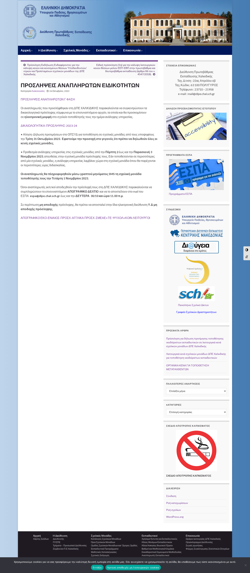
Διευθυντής (58, 539)
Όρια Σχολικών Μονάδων (103, 542)
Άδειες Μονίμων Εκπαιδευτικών (157, 542)
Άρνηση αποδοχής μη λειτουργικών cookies (133, 567)
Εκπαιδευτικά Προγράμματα (104, 548)
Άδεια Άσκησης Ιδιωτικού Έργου (157, 545)
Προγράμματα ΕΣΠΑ (180, 193)
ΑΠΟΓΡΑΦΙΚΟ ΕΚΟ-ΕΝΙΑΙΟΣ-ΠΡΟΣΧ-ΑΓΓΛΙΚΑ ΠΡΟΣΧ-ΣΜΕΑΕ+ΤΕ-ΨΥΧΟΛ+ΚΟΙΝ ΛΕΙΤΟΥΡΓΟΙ (85, 217)
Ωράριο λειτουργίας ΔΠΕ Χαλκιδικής (203, 539)
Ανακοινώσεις (38, 91)
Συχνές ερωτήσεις (194, 545)
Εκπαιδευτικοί (106, 50)
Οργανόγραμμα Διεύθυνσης (199, 542)
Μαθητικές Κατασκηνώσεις (104, 552)
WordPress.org (175, 516)
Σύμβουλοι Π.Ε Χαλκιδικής (66, 548)
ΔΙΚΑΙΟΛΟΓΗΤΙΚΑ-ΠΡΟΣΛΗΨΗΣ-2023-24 (49, 125)
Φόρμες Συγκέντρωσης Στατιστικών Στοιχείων (207, 548)
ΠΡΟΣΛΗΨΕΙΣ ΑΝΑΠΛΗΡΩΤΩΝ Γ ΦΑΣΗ (48, 99)
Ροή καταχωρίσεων (177, 502)
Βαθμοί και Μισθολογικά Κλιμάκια (158, 548)
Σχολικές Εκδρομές (100, 555)
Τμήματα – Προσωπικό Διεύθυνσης (70, 545)
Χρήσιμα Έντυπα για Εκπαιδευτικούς (159, 539)
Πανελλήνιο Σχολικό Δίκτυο (193, 305)
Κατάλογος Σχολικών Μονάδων (106, 539)
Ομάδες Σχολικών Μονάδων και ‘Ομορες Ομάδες (114, 545)
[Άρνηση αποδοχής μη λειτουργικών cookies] (245, 565)
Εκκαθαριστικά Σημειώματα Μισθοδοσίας (162, 552)
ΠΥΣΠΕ (56, 542)
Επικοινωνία (132, 50)
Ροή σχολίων (173, 509)
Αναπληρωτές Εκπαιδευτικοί (155, 555)
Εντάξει (97, 567)
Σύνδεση (171, 495)
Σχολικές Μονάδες (76, 50)
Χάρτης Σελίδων (41, 539)
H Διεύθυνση (47, 50)
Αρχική (26, 50)
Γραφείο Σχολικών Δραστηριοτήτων (196, 311)
